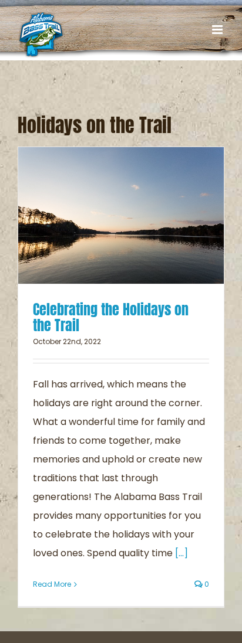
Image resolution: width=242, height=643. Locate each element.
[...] (181, 553)
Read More (52, 584)
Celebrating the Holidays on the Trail (111, 317)
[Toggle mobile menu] (218, 29)
